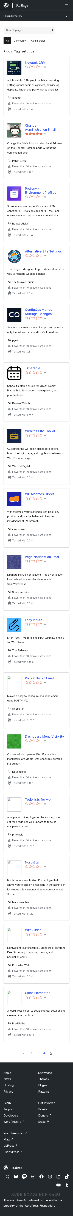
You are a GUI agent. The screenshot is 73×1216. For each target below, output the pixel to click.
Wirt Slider (33, 930)
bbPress (11, 1145)
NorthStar (32, 862)
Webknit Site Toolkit (40, 431)
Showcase (45, 1073)
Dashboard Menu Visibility (44, 736)
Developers (11, 1115)
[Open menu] (67, 5)
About (7, 1073)
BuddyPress (13, 1152)
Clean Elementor (37, 993)
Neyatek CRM (35, 62)
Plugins (42, 1085)
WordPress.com (16, 1133)
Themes (43, 1079)
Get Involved (46, 1103)
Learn (7, 1103)
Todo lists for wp (38, 799)
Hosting (9, 1085)
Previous (23, 1053)
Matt (8, 1139)
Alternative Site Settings (43, 251)
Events (42, 1109)
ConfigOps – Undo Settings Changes (38, 312)
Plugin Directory (13, 15)
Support (9, 1109)
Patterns (43, 1091)
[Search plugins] (51, 30)
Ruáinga (17, 1168)
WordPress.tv (14, 1121)
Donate (45, 1115)
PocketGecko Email (39, 678)
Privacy (8, 1091)
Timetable (32, 368)
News (7, 1079)
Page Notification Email (42, 557)
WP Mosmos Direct (39, 494)
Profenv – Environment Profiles (40, 190)
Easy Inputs (33, 620)
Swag (43, 1121)
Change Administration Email (40, 127)
